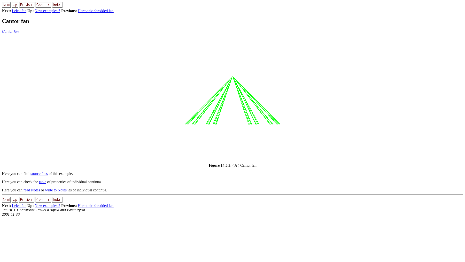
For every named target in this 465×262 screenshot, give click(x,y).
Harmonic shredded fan (96, 11)
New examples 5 (47, 11)
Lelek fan (19, 11)
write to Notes (56, 190)
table (42, 182)
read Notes (31, 190)
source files (39, 174)
